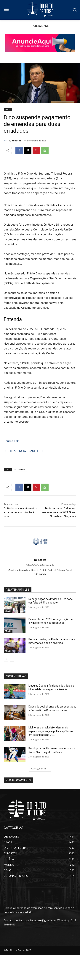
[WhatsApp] (45, 150)
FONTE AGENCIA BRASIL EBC (23, 451)
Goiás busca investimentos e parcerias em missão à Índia (20, 512)
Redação (16, 140)
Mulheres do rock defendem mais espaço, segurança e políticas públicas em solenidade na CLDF (50, 731)
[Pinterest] (36, 150)
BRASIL (8, 109)
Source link (11, 441)
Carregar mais (38, 768)
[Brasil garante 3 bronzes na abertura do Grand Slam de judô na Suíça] (14, 754)
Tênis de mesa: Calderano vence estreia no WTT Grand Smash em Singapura (58, 512)
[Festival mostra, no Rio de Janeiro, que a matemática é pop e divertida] (14, 645)
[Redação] (6, 141)
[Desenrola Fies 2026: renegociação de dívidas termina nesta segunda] (14, 625)
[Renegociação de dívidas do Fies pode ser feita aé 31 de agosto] (14, 605)
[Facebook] (19, 150)
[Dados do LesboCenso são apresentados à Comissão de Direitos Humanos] (14, 712)
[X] (27, 150)
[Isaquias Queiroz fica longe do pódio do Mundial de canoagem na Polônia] (14, 691)
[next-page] (12, 659)
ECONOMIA (20, 469)
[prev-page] (6, 659)
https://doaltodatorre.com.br (40, 565)
